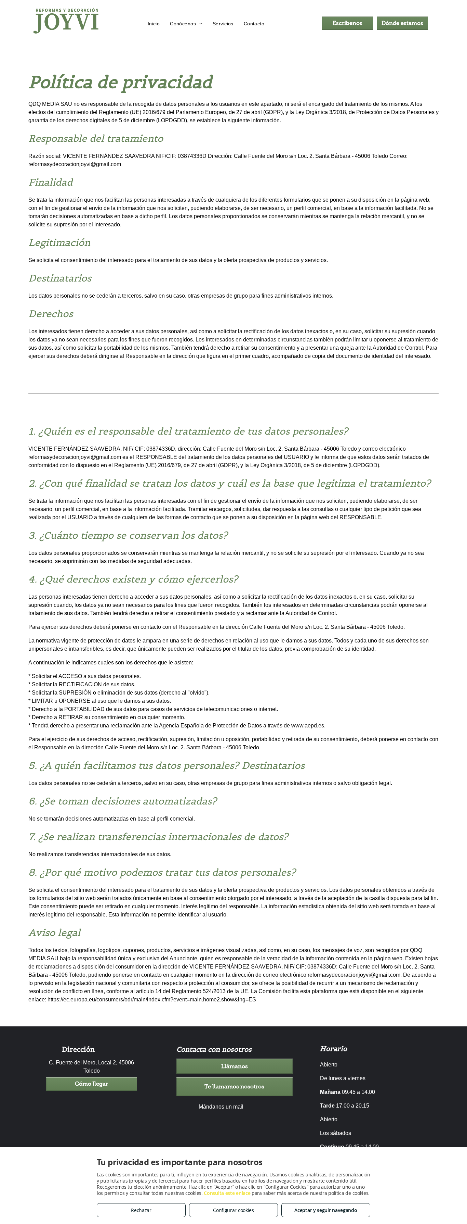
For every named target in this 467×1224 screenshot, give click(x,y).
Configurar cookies (233, 1210)
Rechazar (141, 1210)
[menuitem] (154, 24)
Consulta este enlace (227, 1193)
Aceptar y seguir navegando (325, 1210)
